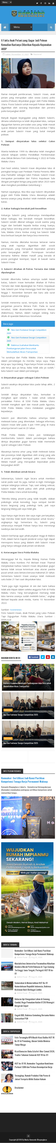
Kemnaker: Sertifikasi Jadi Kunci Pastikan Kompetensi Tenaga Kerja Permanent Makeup (24, 779)
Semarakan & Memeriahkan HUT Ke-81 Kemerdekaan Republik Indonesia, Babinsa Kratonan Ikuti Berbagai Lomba (33, 986)
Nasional (37, 54)
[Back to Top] (28, 1136)
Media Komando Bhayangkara (35, 1139)
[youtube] (53, 3)
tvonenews (16, 609)
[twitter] (37, 3)
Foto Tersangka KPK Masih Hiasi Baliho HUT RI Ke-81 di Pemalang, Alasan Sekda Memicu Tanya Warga (35, 1041)
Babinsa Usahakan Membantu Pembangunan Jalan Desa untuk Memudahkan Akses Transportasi (23, 348)
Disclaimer (19, 1087)
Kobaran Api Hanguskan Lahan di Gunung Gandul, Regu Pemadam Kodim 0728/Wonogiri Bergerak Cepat (34, 1002)
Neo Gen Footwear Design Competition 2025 (20, 714)
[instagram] (45, 3)
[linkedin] (49, 3)
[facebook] (41, 3)
